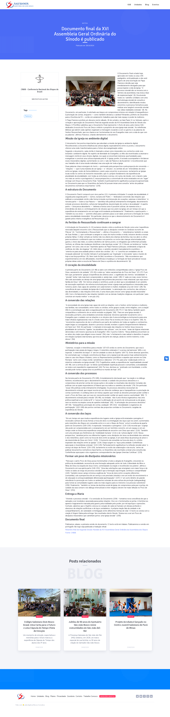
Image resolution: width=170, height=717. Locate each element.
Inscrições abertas (107, 696)
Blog (147, 4)
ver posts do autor (40, 99)
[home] (20, 5)
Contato (79, 696)
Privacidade (61, 696)
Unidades (138, 4)
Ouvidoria (70, 696)
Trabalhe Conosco (90, 696)
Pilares (53, 696)
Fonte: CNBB (70, 533)
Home (33, 696)
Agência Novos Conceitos (36, 705)
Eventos (155, 4)
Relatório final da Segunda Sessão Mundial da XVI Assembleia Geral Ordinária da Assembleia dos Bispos (106, 530)
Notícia (85, 23)
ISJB (129, 4)
